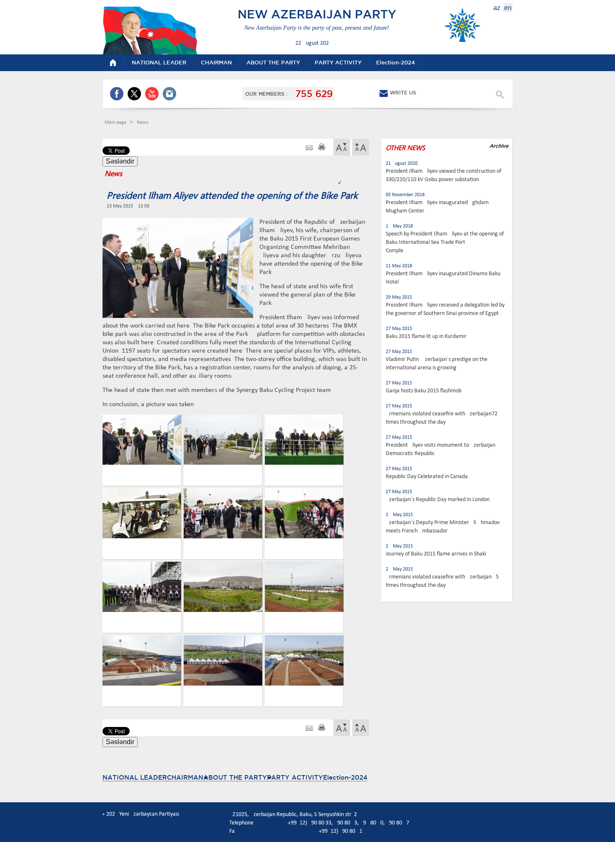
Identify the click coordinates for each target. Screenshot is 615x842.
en (508, 7)
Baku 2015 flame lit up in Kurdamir (426, 336)
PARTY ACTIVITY (295, 777)
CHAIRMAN (185, 777)
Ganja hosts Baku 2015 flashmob (423, 391)
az (496, 7)
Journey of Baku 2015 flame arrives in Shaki (436, 554)
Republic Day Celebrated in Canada (427, 476)
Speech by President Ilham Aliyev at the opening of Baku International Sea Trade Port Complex (445, 242)
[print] (321, 147)
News (143, 122)
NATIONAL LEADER (134, 777)
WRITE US (403, 92)
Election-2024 (345, 777)
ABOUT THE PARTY (235, 777)
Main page (116, 122)
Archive (498, 145)
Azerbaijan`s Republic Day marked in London (437, 499)
